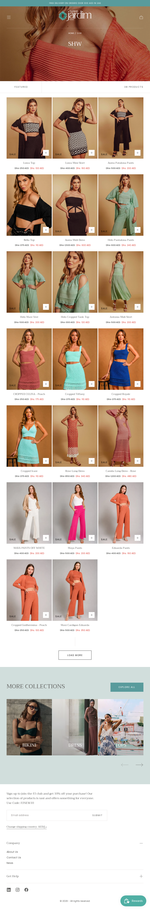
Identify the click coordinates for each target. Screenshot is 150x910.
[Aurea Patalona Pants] (120, 128)
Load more (75, 655)
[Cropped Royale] (120, 359)
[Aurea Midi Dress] (75, 205)
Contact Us (14, 857)
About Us (12, 852)
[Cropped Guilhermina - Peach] (29, 590)
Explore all (127, 687)
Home (71, 33)
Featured (21, 86)
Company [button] (13, 843)
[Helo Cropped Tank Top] (75, 282)
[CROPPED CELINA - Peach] (29, 359)
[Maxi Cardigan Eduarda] (75, 590)
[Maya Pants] (75, 513)
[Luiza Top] (29, 128)
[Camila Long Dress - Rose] (120, 436)
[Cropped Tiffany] (75, 359)
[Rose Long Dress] (75, 436)
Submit (97, 815)
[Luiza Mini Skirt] (75, 128)
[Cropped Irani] (29, 436)
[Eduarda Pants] (120, 513)
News (10, 863)
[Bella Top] (29, 205)
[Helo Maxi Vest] (29, 282)
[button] (9, 17)
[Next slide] (139, 765)
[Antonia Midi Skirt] (120, 282)
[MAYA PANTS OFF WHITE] (29, 513)
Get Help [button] (13, 876)
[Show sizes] (46, 153)
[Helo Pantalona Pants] (120, 205)
